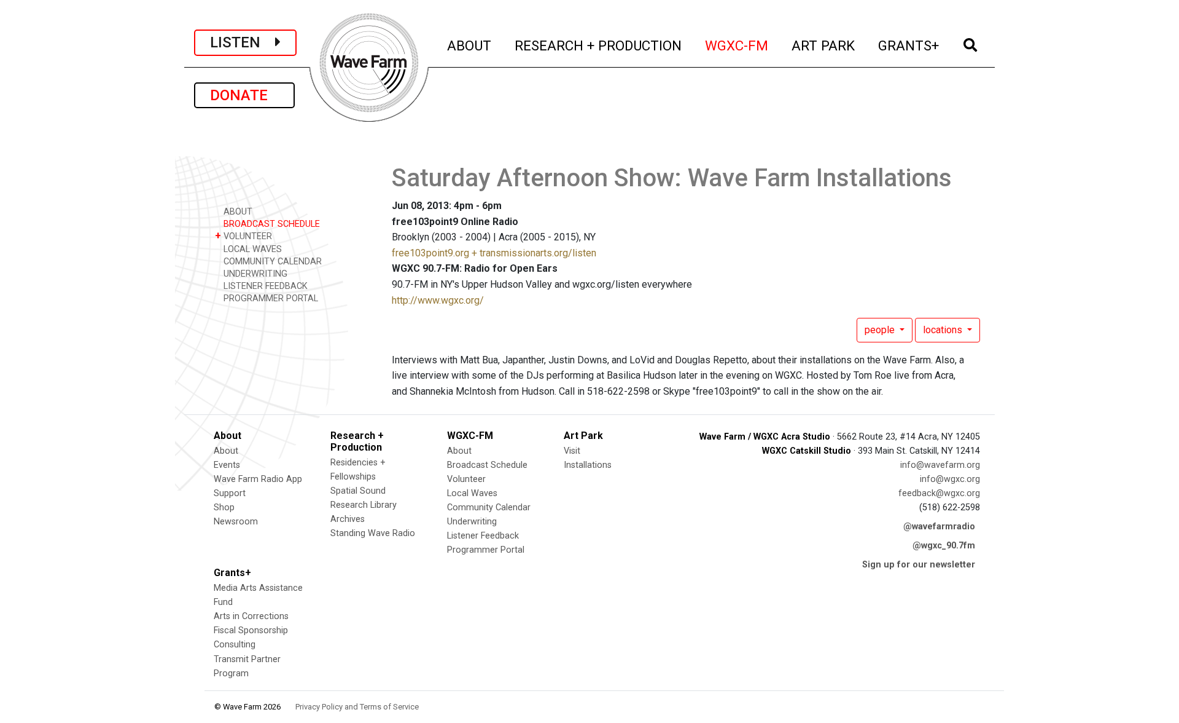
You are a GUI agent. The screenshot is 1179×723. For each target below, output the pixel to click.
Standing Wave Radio (372, 533)
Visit (572, 451)
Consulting (234, 644)
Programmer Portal (485, 550)
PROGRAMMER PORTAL (269, 298)
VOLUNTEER (243, 236)
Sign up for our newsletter (918, 564)
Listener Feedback (483, 536)
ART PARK (824, 45)
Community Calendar (489, 507)
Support (230, 493)
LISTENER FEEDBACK (264, 286)
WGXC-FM (737, 45)
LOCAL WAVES (251, 249)
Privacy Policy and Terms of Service (357, 706)
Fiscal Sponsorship (251, 630)
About (226, 451)
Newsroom (236, 521)
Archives (347, 519)
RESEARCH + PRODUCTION (599, 45)
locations (944, 330)
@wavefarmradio (939, 526)
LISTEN (242, 42)
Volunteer (466, 479)
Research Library (363, 505)
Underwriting (472, 521)
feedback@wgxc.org (939, 493)
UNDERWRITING (254, 274)
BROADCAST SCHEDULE (270, 224)
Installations (588, 465)
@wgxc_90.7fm (943, 545)
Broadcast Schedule (487, 465)
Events (227, 465)
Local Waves (472, 493)
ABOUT (469, 45)
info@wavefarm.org (940, 465)
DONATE (244, 95)
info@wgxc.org (950, 479)
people (881, 330)
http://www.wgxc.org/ (438, 300)
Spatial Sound (358, 491)
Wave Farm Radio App (258, 479)
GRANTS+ (909, 45)
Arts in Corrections (251, 616)
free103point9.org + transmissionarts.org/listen (494, 253)
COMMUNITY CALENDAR (271, 261)
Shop (224, 507)
